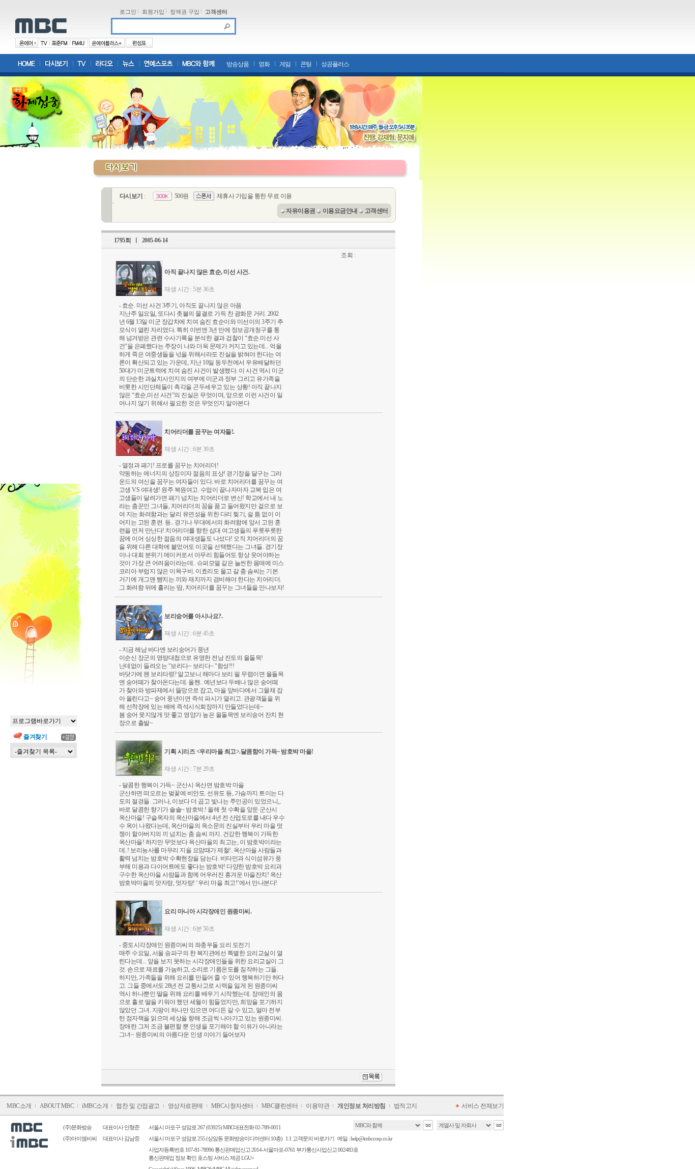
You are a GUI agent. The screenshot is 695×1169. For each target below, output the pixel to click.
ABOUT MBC (57, 1105)
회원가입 (153, 12)
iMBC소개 (95, 1105)
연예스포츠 (159, 63)
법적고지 (405, 1105)
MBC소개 (19, 1105)
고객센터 (216, 12)
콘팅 (305, 64)
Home (26, 63)
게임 (285, 64)
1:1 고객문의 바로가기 (309, 1138)
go (428, 1125)
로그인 (128, 12)
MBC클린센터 (280, 1105)
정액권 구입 (184, 12)
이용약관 (317, 1105)
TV (82, 63)
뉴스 (129, 63)
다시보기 (56, 63)
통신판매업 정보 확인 (172, 1158)
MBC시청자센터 (232, 1105)
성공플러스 (335, 64)
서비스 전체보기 (482, 1105)
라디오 (104, 63)
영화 (264, 64)
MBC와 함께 (198, 63)
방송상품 (237, 64)
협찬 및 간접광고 (138, 1105)
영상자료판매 (185, 1105)
